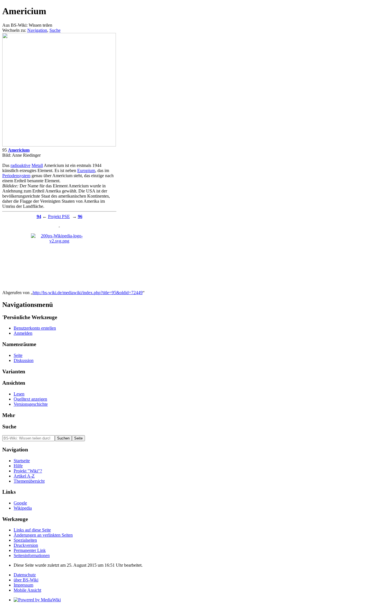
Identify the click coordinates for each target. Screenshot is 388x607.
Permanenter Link (30, 550)
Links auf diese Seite (32, 530)
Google (20, 503)
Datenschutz (25, 574)
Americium (19, 150)
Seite (18, 355)
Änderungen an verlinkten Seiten (43, 535)
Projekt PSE (59, 216)
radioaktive (20, 165)
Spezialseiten (25, 540)
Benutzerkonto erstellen (35, 328)
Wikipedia (23, 508)
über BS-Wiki (26, 579)
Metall (37, 165)
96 (80, 216)
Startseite (22, 460)
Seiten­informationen (32, 555)
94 (39, 216)
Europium (86, 170)
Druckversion (26, 545)
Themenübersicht (29, 481)
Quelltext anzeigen (30, 399)
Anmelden (23, 333)
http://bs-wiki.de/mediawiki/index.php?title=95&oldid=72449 (88, 292)
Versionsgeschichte (31, 404)
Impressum (23, 585)
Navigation (37, 30)
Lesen (19, 394)
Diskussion (24, 360)
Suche (55, 30)
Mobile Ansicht (27, 590)
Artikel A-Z (24, 476)
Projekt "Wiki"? (28, 470)
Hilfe (18, 465)
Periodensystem (16, 175)
